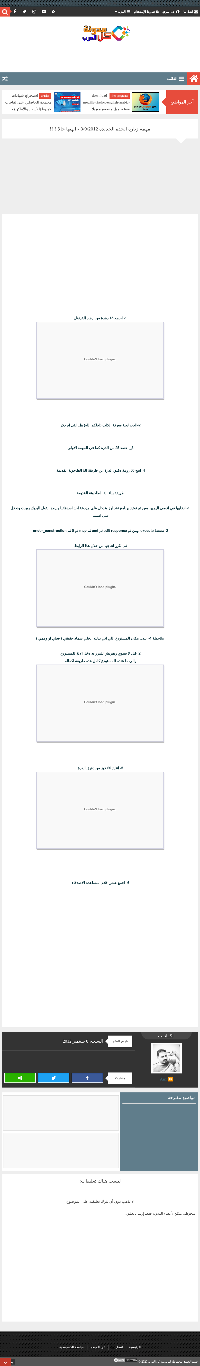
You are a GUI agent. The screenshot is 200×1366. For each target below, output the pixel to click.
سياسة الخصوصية (72, 1347)
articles (45, 95)
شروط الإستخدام (144, 11)
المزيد (122, 11)
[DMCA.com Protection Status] (125, 1361)
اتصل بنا (188, 11)
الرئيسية (135, 1347)
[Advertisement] (100, 57)
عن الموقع (168, 11)
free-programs (119, 95)
